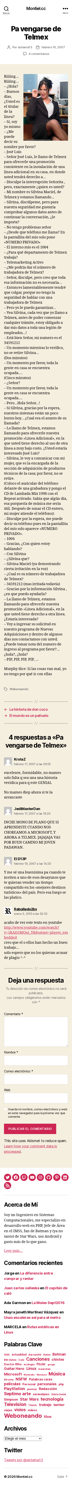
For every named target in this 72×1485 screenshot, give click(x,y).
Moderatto (29, 1374)
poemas (32, 1389)
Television (15, 1404)
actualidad (19, 1354)
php (61, 1384)
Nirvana (9, 1379)
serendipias (41, 1394)
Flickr (41, 1364)
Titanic (32, 1405)
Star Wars (29, 1399)
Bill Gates (10, 1359)
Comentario (13, 1014)
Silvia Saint (58, 1394)
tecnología (52, 1399)
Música (56, 1374)
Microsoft (13, 1374)
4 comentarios (39, 54)
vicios (20, 1409)
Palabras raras (40, 1379)
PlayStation (14, 1388)
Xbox (48, 1417)
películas (12, 1383)
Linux (31, 1368)
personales (47, 1384)
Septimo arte (17, 1393)
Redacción (48, 1389)
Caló (21, 1359)
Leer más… (13, 1251)
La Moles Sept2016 (48, 1303)
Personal (28, 1384)
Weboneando (19, 689)
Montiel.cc (35, 8)
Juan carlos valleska (21, 1288)
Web (7, 1090)
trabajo (45, 1405)
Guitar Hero (14, 1368)
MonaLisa (42, 1374)
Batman (59, 1354)
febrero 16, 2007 (53, 47)
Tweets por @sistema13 (23, 1460)
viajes (8, 1410)
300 (7, 1354)
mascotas (44, 1368)
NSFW (21, 1379)
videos (32, 1410)
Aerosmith (34, 1354)
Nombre (11, 1052)
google (51, 1364)
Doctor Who (13, 1364)
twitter (59, 1405)
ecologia (29, 1364)
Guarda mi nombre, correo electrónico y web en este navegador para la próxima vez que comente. (37, 1113)
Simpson (11, 1399)
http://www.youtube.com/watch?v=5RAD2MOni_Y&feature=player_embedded (36, 932)
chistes (58, 1359)
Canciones (38, 1359)
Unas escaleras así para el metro (32, 1317)
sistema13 (25, 47)
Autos (46, 1354)
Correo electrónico (18, 1071)
